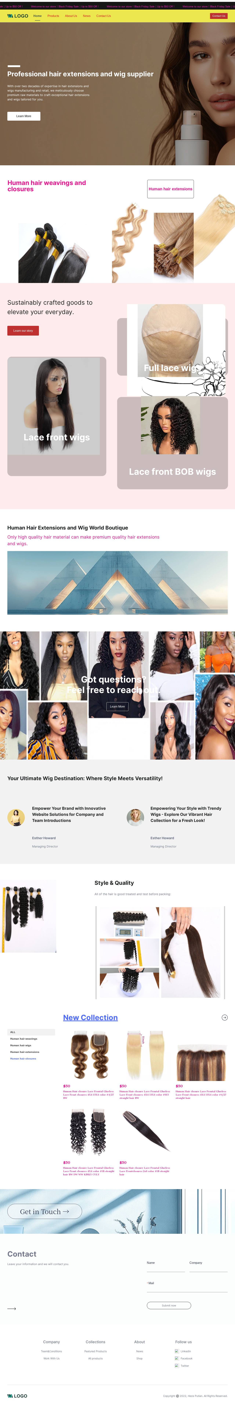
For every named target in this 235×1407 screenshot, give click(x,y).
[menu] (73, 16)
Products (53, 15)
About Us (71, 15)
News (87, 15)
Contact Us (103, 15)
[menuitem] (37, 16)
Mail (151, 1283)
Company (195, 1262)
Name (151, 1262)
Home (37, 15)
